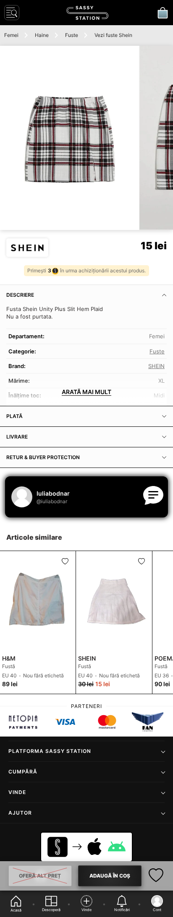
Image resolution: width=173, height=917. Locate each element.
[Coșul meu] (162, 12)
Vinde (17, 792)
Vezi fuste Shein (113, 35)
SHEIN (156, 366)
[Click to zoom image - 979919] (69, 138)
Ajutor (20, 813)
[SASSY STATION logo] (87, 13)
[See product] (38, 601)
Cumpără (22, 771)
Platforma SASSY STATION (49, 751)
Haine (42, 35)
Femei (11, 35)
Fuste (71, 35)
